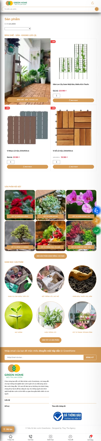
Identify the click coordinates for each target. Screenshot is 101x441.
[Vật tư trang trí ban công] (82, 315)
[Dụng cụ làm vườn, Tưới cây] (18, 279)
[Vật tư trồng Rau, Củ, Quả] (50, 236)
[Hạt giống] (18, 315)
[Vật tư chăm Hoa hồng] (20, 205)
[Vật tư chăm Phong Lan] (81, 205)
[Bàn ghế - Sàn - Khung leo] (27, 71)
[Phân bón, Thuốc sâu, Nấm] (82, 279)
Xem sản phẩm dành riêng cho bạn (50, 256)
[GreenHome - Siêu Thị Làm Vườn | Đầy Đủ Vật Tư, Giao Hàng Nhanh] (16, 3)
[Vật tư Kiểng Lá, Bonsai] (20, 236)
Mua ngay (74, 100)
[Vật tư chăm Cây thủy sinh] (81, 236)
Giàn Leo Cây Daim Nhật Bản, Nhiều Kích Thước (71, 84)
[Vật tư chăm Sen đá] (50, 205)
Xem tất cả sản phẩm (50, 340)
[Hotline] (97, 230)
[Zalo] (97, 210)
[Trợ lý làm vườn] (97, 220)
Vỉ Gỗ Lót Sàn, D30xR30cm (63, 151)
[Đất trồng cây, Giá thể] (50, 279)
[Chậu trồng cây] (50, 315)
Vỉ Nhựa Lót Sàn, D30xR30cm (18, 151)
